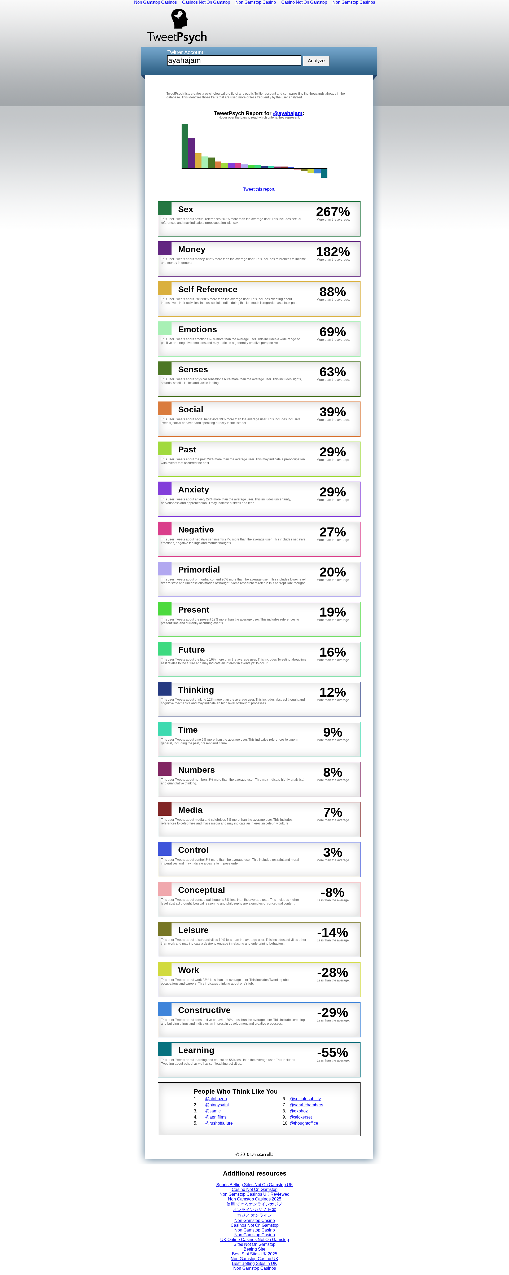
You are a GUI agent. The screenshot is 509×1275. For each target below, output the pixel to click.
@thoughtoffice (304, 1123)
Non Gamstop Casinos (254, 1268)
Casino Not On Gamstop (255, 1189)
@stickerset (301, 1117)
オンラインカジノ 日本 (254, 1209)
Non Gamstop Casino (254, 1220)
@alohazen (216, 1099)
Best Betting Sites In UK (254, 1263)
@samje (213, 1111)
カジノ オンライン (254, 1215)
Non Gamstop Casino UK (254, 1258)
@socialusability (305, 1099)
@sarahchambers (306, 1105)
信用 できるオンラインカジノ (254, 1204)
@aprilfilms (215, 1117)
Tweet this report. (259, 189)
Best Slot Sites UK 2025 (254, 1254)
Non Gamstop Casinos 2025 (254, 1199)
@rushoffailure (219, 1123)
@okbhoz (299, 1111)
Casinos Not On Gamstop (255, 1225)
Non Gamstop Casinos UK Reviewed (254, 1194)
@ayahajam (287, 113)
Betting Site (254, 1249)
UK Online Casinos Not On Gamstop (254, 1239)
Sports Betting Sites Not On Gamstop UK (254, 1184)
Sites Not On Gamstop (254, 1244)
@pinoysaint (217, 1105)
